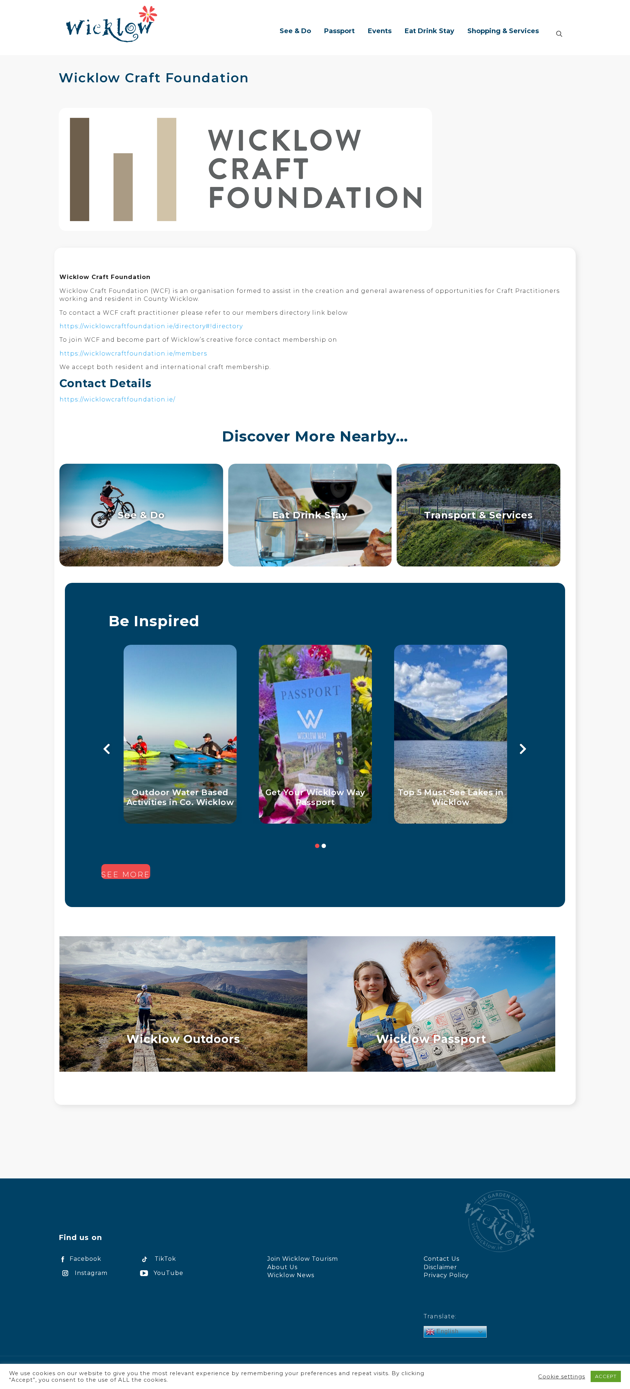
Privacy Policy (446, 1275)
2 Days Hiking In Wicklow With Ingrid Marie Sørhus (315, 797)
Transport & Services (478, 515)
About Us (282, 1267)
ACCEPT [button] (606, 1376)
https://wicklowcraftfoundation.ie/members (133, 353)
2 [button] (324, 846)
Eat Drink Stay (309, 515)
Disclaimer (440, 1267)
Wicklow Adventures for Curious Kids (180, 797)
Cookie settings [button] (561, 1376)
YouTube (168, 1273)
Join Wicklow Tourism (302, 1258)
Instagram (91, 1273)
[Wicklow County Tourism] (111, 23)
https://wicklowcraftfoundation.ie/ (117, 399)
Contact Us (441, 1258)
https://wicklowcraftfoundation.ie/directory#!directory (151, 326)
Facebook (85, 1258)
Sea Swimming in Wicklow (450, 797)
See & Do (141, 515)
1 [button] (317, 846)
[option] (180, 734)
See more (125, 874)
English (447, 1331)
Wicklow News (290, 1275)
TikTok (165, 1258)
